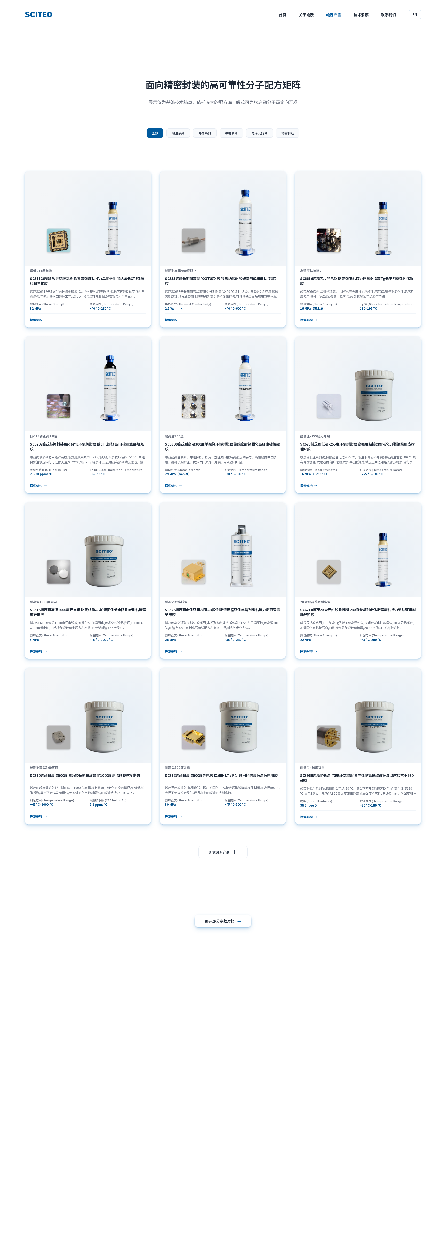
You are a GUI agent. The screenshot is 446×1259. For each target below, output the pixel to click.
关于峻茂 (306, 14)
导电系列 (231, 133)
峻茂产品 (333, 14)
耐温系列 (178, 133)
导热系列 (204, 133)
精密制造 (287, 133)
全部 (155, 133)
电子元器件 (259, 133)
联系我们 (388, 14)
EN (414, 14)
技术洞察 (361, 14)
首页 (282, 14)
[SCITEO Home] (38, 14)
